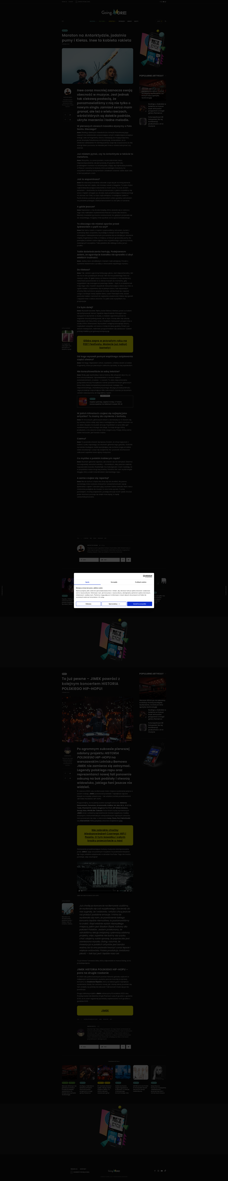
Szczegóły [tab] (114, 582)
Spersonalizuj (113, 604)
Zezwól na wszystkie (139, 604)
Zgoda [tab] (87, 582)
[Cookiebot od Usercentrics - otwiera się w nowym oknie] (144, 576)
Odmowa (88, 604)
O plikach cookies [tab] (140, 582)
